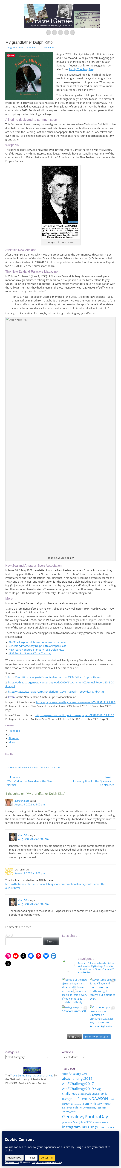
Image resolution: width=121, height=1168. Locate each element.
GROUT (98, 1122)
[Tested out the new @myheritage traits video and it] (75, 991)
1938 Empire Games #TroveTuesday (30, 653)
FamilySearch (70, 1107)
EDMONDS (67, 1103)
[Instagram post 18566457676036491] (75, 1018)
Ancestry (75, 1074)
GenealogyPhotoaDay (85, 1116)
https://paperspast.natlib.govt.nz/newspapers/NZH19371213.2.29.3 (75, 702)
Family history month (97, 1103)
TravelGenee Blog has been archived (31, 1075)
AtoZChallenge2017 (78, 1083)
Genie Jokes (79, 1122)
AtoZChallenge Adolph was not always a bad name (38, 642)
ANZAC (84, 1074)
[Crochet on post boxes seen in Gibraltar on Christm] (103, 1018)
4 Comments (47, 47)
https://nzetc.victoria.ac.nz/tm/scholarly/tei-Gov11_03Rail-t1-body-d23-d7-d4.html (56, 691)
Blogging (82, 1093)
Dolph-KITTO (48, 767)
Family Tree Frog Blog (81, 69)
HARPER (104, 1122)
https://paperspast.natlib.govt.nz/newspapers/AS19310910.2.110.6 (74, 715)
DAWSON (100, 1098)
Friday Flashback (98, 1107)
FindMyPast (84, 1107)
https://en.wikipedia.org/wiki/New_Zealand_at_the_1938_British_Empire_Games (54, 677)
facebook (78, 1103)
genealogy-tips (69, 1111)
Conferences (81, 1098)
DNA (111, 1099)
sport (58, 767)
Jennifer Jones (21, 800)
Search (9, 935)
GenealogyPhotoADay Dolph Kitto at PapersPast (37, 646)
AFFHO (65, 1074)
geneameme (67, 1122)
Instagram (71, 1126)
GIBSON (89, 1122)
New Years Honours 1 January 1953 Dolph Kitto (36, 649)
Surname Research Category (22, 767)
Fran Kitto (32, 47)
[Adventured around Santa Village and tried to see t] (103, 991)
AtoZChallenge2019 (78, 1088)
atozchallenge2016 (77, 1078)
